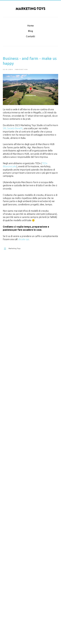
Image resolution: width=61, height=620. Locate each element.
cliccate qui (23, 239)
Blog (30, 31)
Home (30, 25)
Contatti (30, 36)
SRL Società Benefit (13, 128)
